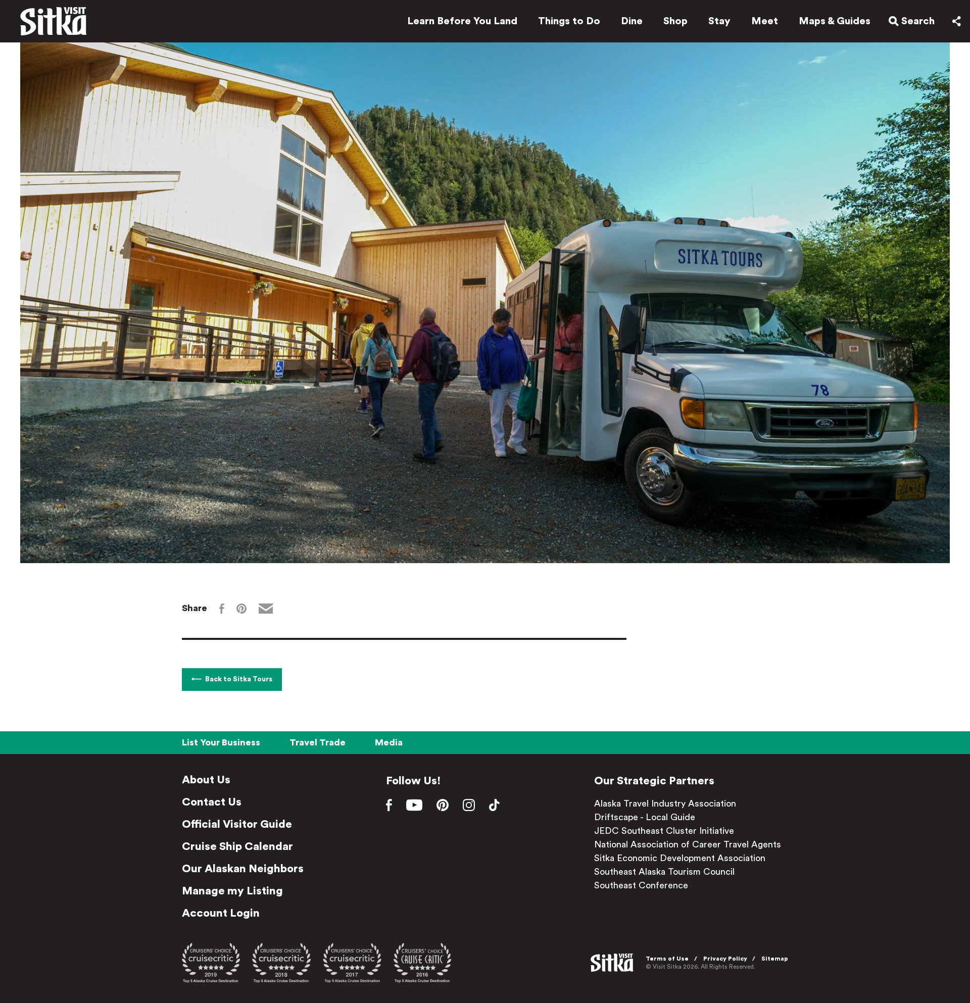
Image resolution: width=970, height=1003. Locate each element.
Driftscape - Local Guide (644, 817)
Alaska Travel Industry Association (665, 803)
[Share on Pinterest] (241, 609)
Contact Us (211, 802)
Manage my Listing (232, 890)
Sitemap (774, 959)
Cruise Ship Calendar (237, 846)
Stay (719, 21)
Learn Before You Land (462, 21)
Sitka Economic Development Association (679, 858)
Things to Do (569, 21)
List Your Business (221, 742)
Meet (764, 21)
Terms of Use (667, 959)
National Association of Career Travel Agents (687, 844)
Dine (632, 21)
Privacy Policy (725, 959)
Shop (675, 21)
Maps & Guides (834, 21)
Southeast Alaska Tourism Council (664, 871)
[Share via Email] (266, 609)
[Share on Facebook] (221, 609)
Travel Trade (317, 742)
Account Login (221, 913)
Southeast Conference (641, 885)
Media (389, 742)
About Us (206, 779)
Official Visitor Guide (237, 824)
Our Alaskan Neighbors (243, 868)
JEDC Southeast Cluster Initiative (664, 830)
